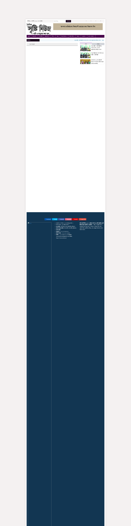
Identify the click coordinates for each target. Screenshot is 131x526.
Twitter (55, 219)
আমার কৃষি (34, 36)
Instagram (69, 219)
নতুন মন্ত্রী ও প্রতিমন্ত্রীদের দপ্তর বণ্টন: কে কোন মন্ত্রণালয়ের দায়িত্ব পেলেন (82, 40)
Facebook (48, 219)
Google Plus (83, 219)
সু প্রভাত (83, 36)
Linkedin (62, 219)
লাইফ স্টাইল (71, 36)
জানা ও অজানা (91, 36)
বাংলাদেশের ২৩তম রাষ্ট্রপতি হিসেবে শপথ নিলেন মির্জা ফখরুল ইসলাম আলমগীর (97, 61)
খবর (57, 36)
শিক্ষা (53, 36)
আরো (78, 36)
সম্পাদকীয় (41, 36)
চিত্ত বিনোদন (63, 36)
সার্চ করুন (68, 21)
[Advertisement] (41, 9)
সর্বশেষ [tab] (86, 44)
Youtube (76, 219)
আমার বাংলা (47, 36)
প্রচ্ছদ (29, 36)
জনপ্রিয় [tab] (98, 44)
